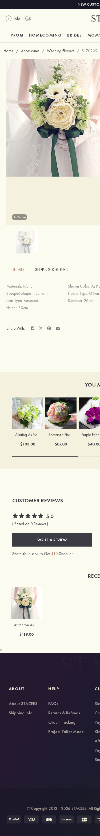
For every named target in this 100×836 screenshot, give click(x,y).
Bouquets (31, 300)
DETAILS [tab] (18, 269)
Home (8, 51)
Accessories (30, 51)
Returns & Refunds (64, 713)
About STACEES (23, 704)
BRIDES (74, 35)
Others (94, 293)
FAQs (53, 704)
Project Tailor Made (66, 732)
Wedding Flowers (60, 51)
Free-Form (41, 293)
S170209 (90, 51)
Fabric (27, 286)
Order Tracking (61, 722)
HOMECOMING (45, 35)
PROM (17, 35)
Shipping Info (21, 713)
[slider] (28, 516)
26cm (88, 300)
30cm (23, 307)
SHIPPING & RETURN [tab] (52, 269)
